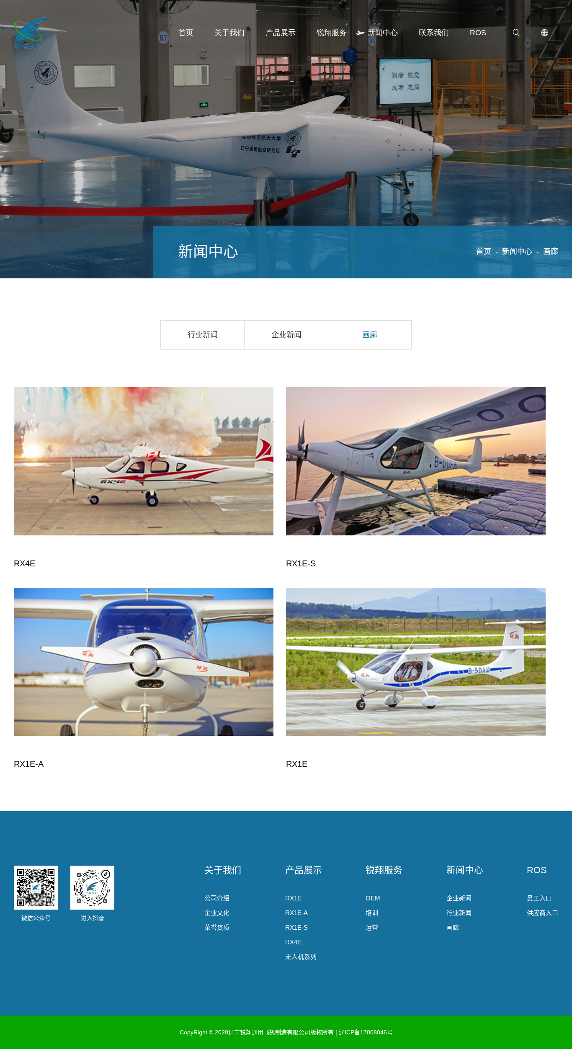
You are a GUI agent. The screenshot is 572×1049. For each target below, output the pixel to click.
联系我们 (434, 32)
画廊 (550, 251)
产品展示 (280, 32)
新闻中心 (383, 32)
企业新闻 (286, 335)
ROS (478, 32)
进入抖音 (92, 918)
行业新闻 (203, 335)
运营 (372, 927)
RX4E (293, 942)
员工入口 (539, 898)
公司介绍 (216, 898)
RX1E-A (296, 912)
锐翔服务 (332, 32)
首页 (185, 32)
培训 (372, 912)
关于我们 (229, 32)
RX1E (293, 898)
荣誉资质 (216, 927)
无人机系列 (301, 956)
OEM (373, 898)
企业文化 (216, 912)
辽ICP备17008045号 (366, 1032)
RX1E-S (296, 927)
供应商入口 (542, 912)
